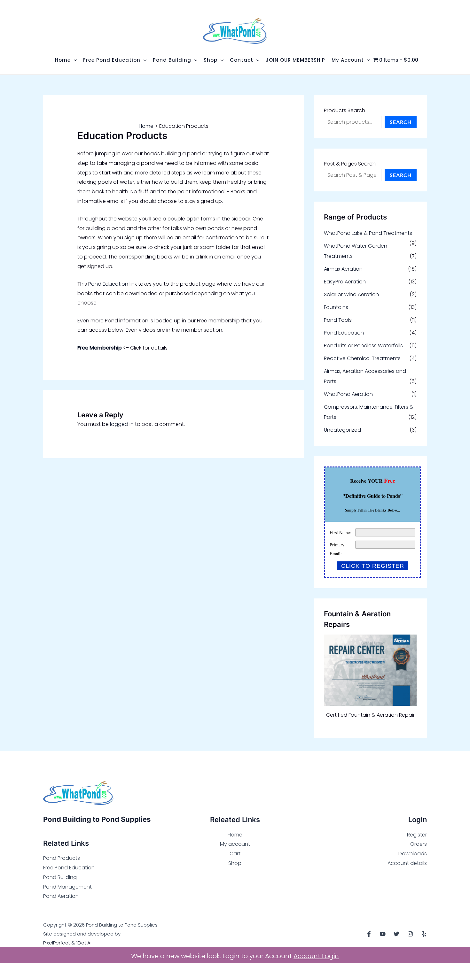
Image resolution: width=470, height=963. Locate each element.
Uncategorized (342, 430)
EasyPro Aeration (345, 281)
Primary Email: (337, 549)
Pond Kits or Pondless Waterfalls (363, 345)
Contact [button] (241, 60)
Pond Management (67, 886)
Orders (418, 844)
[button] (74, 60)
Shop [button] (210, 60)
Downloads (412, 853)
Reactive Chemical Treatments (362, 358)
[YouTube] (383, 934)
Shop (234, 863)
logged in (122, 424)
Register (417, 834)
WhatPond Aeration (348, 394)
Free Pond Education (69, 867)
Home (235, 834)
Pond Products (61, 858)
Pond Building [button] (172, 60)
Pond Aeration (61, 896)
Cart (235, 853)
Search (400, 122)
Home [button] (63, 60)
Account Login (316, 955)
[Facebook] (369, 934)
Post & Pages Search (350, 163)
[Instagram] (410, 934)
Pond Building (60, 877)
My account (235, 844)
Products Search (344, 110)
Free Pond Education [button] (111, 60)
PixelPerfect (56, 942)
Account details (407, 863)
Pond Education (108, 284)
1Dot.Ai (83, 942)
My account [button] (348, 60)
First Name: (340, 532)
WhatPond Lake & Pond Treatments (368, 233)
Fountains (336, 307)
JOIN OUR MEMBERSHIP (295, 60)
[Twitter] (396, 934)
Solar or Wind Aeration (351, 294)
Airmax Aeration (343, 269)
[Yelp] (424, 934)
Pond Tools (338, 320)
